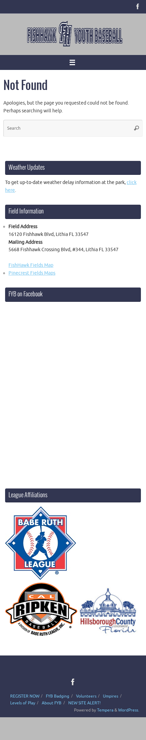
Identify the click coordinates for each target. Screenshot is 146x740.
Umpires (110, 696)
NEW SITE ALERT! (84, 703)
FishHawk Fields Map (30, 265)
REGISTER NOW (24, 696)
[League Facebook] (138, 6)
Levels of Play (22, 703)
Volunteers (86, 696)
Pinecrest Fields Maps (31, 273)
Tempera (105, 710)
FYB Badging (57, 696)
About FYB (51, 703)
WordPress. (128, 710)
